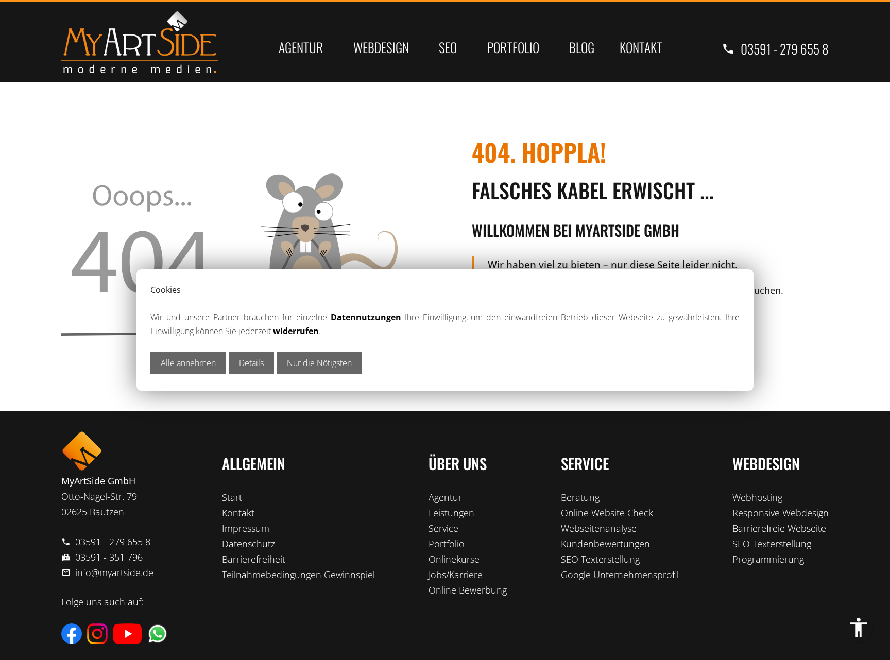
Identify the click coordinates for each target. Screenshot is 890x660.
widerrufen (296, 331)
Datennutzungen (366, 317)
